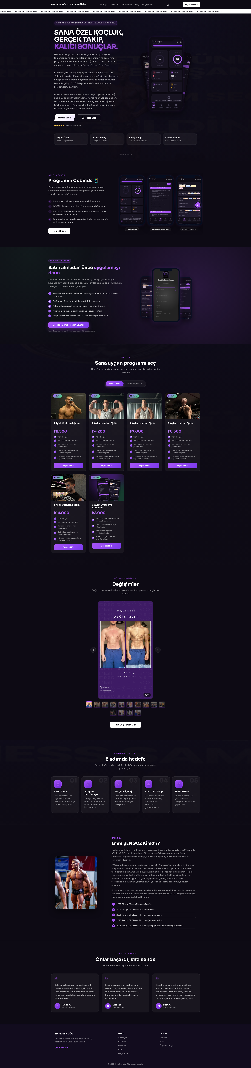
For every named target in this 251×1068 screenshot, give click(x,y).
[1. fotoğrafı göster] (89, 704)
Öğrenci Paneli (88, 118)
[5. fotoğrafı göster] (121, 704)
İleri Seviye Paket (134, 384)
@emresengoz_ (62, 1047)
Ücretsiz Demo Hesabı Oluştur (68, 325)
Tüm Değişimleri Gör (125, 725)
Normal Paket (114, 384)
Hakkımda (127, 4)
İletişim (163, 1038)
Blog (137, 4)
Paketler (115, 4)
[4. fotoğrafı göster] (113, 704)
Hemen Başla (64, 117)
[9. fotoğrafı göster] (153, 704)
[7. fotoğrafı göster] (137, 704)
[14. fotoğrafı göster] (137, 713)
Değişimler (147, 4)
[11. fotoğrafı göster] (113, 713)
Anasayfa (104, 4)
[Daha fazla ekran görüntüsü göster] (198, 205)
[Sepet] (167, 4)
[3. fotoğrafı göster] (105, 704)
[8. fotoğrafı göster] (145, 704)
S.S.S (162, 1041)
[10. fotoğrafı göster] (162, 704)
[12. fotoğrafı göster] (121, 713)
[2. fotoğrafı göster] (97, 704)
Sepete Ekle (68, 465)
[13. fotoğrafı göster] (129, 713)
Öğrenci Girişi (191, 4)
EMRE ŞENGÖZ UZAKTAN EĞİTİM (68, 4)
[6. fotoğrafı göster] (129, 704)
